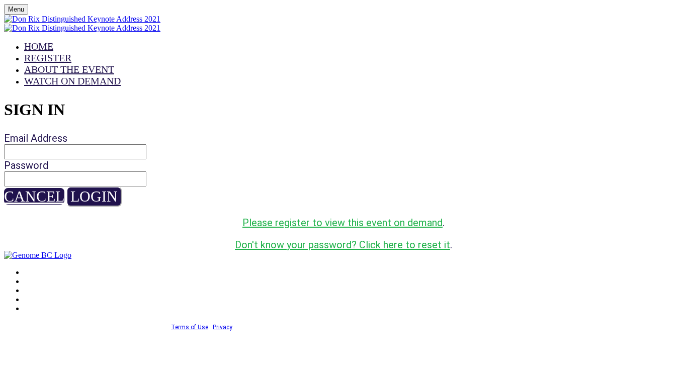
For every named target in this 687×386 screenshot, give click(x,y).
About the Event (69, 69)
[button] (34, 196)
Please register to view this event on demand (342, 223)
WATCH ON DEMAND (72, 80)
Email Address (35, 138)
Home (38, 46)
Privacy (222, 327)
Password (26, 165)
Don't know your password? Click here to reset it (342, 245)
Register (47, 57)
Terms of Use (189, 327)
